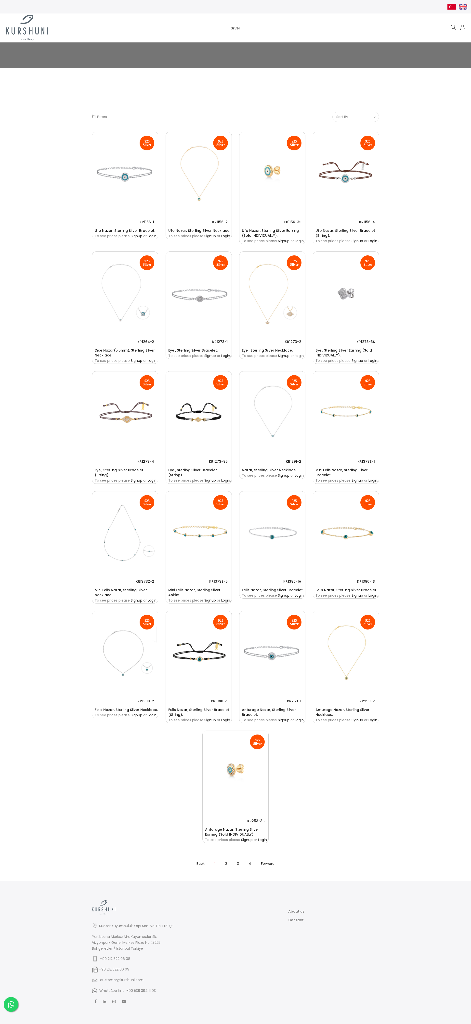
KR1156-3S (292, 222)
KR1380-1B (366, 581)
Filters (102, 116)
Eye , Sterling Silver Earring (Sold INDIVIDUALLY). (343, 353)
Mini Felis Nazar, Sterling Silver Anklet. (194, 592)
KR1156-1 (147, 222)
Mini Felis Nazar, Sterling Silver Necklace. (121, 592)
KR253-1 (294, 701)
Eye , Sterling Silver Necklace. (267, 350)
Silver (235, 28)
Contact (296, 920)
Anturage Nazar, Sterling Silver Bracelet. (269, 712)
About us (296, 911)
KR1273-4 (145, 461)
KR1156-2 (220, 222)
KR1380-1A (292, 581)
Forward (268, 863)
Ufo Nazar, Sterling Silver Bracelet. (125, 230)
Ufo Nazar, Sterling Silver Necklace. (199, 230)
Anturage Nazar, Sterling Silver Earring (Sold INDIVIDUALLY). (232, 832)
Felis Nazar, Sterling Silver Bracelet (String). (198, 712)
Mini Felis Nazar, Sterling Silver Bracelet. (341, 472)
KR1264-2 (145, 341)
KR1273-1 (220, 341)
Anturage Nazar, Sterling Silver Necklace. (342, 712)
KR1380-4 (219, 701)
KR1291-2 (293, 461)
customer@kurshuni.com (122, 979)
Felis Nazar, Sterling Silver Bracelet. (272, 590)
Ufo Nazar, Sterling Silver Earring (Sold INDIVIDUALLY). (270, 233)
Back (200, 863)
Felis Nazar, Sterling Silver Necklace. (126, 709)
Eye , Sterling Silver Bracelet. (193, 350)
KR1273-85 (218, 461)
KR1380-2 (146, 701)
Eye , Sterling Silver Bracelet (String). (119, 472)
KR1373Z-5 (218, 581)
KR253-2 (367, 701)
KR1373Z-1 (366, 461)
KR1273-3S (365, 341)
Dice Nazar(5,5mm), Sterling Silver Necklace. (125, 353)
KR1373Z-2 (145, 581)
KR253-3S (255, 820)
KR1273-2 (293, 341)
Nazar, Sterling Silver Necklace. (269, 470)
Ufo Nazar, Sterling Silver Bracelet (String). (345, 233)
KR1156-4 (367, 222)
